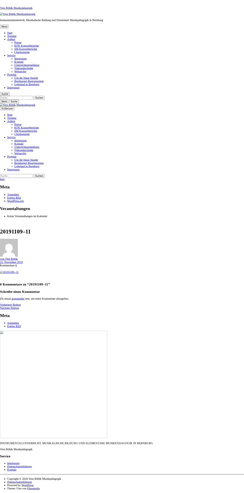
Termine (11, 36)
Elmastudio (33, 488)
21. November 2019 (11, 262)
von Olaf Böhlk (9, 258)
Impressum (20, 58)
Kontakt (18, 61)
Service (11, 55)
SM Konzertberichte (25, 48)
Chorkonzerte (22, 52)
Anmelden (13, 194)
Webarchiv (20, 71)
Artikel (11, 39)
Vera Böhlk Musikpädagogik (16, 7)
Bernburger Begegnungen (29, 81)
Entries (14, 197)
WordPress (27, 485)
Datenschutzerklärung (19, 466)
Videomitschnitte (23, 68)
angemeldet (17, 298)
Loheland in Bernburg (26, 84)
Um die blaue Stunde (26, 77)
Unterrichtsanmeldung (26, 65)
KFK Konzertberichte (26, 45)
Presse (17, 42)
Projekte (11, 74)
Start (9, 32)
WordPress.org (15, 200)
